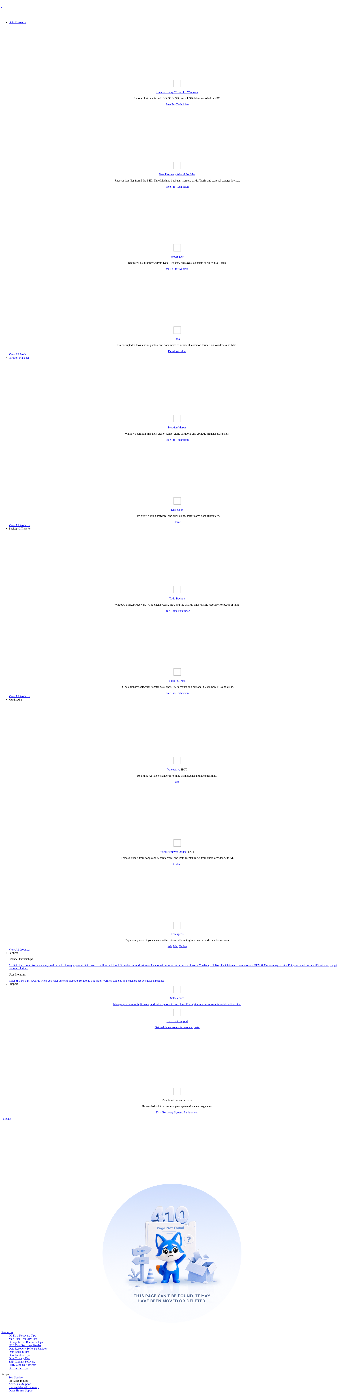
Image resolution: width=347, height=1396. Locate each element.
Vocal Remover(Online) (173, 851)
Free (168, 104)
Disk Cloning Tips (19, 1358)
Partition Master (177, 427)
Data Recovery (17, 22)
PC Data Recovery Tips (22, 1335)
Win (177, 781)
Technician (182, 104)
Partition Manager (19, 357)
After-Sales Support (20, 1384)
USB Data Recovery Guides (25, 1345)
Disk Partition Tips (19, 1355)
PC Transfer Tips (18, 1368)
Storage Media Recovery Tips (26, 1342)
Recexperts (177, 934)
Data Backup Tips (19, 1351)
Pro (173, 104)
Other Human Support (21, 1390)
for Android (182, 268)
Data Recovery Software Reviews (28, 1348)
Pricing (7, 1118)
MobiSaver (177, 256)
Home (177, 522)
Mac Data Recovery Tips (23, 1338)
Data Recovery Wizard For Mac (177, 174)
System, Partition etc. (186, 1112)
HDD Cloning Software (22, 1364)
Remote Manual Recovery (24, 1387)
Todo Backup (177, 598)
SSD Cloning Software (22, 1361)
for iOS (170, 268)
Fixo (177, 338)
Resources (7, 1332)
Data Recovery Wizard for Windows (177, 92)
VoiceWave (173, 769)
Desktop (173, 351)
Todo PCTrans (177, 680)
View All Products (19, 354)
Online (182, 351)
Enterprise (184, 610)
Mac (175, 946)
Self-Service (16, 1377)
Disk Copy (177, 509)
